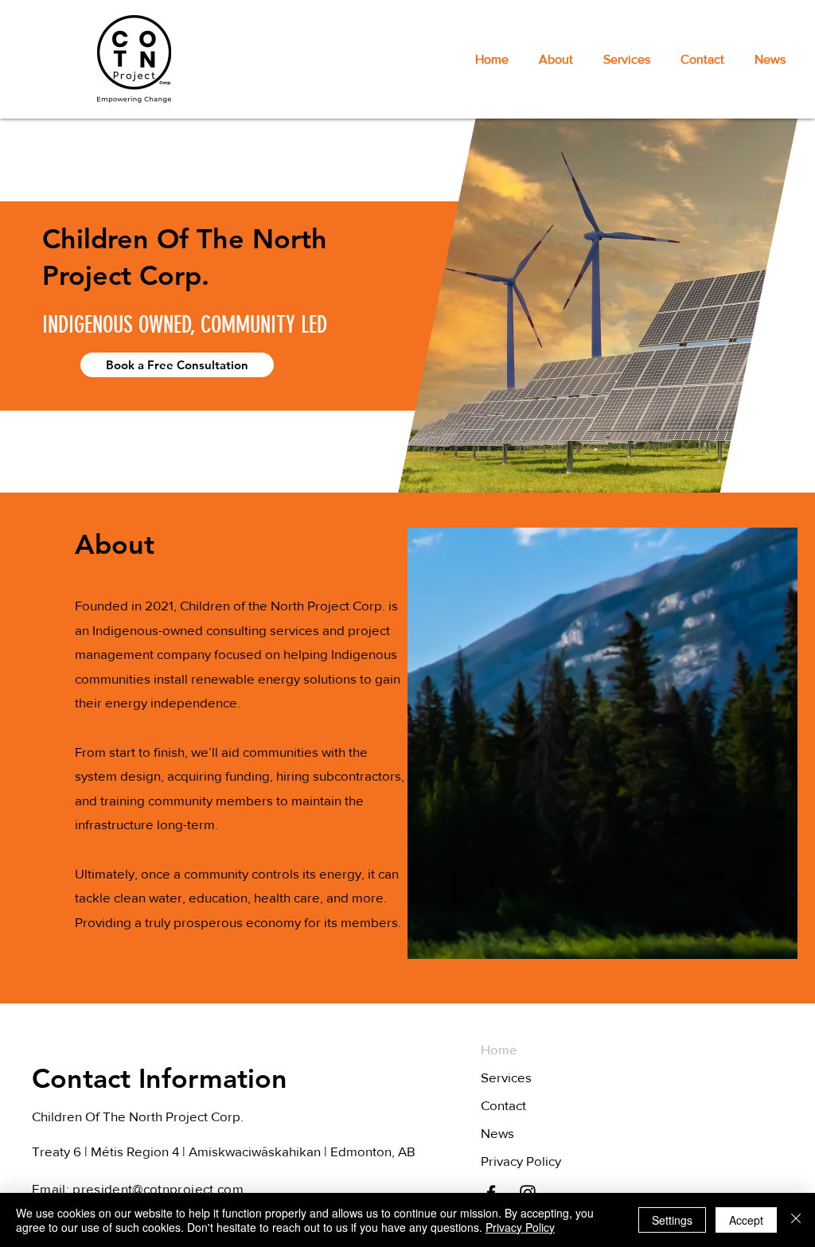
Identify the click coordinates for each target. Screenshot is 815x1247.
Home (499, 1049)
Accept (746, 1220)
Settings (672, 1220)
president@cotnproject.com (158, 1188)
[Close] (795, 1220)
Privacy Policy (521, 1160)
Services (506, 1077)
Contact (503, 1105)
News (497, 1132)
